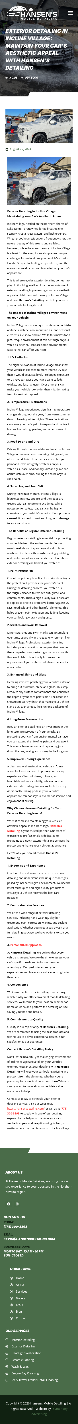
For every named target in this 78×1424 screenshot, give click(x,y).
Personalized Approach (26, 945)
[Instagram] (17, 1204)
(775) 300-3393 (15, 1226)
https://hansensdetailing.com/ (26, 1108)
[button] (70, 13)
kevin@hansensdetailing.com (29, 1239)
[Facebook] (8, 1204)
